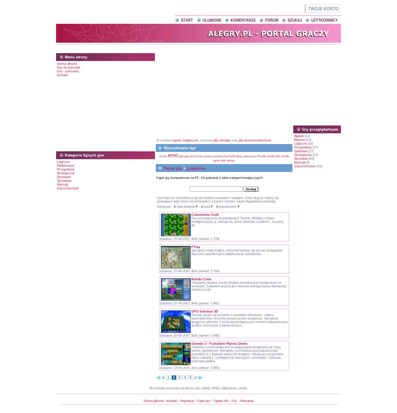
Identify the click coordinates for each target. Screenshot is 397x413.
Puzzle (261, 156)
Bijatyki (299, 136)
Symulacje (64, 180)
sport (216, 160)
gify (182, 156)
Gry (234, 401)
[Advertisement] (198, 48)
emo (173, 155)
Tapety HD (220, 401)
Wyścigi (62, 184)
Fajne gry (173, 168)
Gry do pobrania (68, 67)
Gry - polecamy (68, 71)
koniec (208, 156)
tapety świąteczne (185, 140)
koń (192, 156)
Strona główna (67, 63)
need (246, 156)
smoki (285, 156)
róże (278, 156)
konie (199, 156)
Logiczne (63, 162)
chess (163, 156)
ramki (270, 156)
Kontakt (62, 75)
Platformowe (65, 165)
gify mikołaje (221, 140)
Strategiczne (66, 173)
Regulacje (187, 401)
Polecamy (247, 401)
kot (226, 156)
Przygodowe (66, 169)
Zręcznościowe (68, 188)
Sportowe (300, 151)
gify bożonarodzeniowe (255, 140)
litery (239, 156)
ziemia (230, 160)
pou (253, 156)
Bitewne (299, 139)
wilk (223, 160)
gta (187, 156)
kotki (232, 156)
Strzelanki (64, 177)
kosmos (218, 156)
